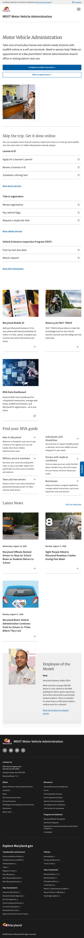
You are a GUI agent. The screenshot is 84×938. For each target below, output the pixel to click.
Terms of (49, 863)
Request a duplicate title (16, 220)
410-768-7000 (20, 772)
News (5, 794)
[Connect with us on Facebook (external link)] (17, 750)
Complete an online (41, 67)
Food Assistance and (12, 860)
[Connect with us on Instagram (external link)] (5, 750)
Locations (6, 790)
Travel (48, 885)
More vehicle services (12, 231)
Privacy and (51, 860)
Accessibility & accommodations (56, 787)
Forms (46, 790)
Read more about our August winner (56, 712)
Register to (9, 871)
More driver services (12, 186)
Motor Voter (7, 812)
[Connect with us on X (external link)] (23, 750)
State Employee (12, 903)
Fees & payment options (53, 794)
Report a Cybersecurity (55, 888)
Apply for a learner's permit (17, 159)
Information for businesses (54, 808)
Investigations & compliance (54, 805)
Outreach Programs (51, 822)
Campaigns (48, 832)
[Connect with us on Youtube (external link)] (11, 750)
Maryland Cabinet (13, 896)
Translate (77, 2)
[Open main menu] (78, 9)
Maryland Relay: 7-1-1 (11, 776)
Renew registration (13, 204)
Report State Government (15, 914)
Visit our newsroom (73, 504)
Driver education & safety (53, 797)
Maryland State (10, 910)
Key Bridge (51, 896)
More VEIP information (13, 268)
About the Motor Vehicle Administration (18, 787)
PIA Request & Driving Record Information (18, 805)
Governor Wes (10, 892)
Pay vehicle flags (12, 212)
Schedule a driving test (15, 175)
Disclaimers (7, 808)
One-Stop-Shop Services (12, 797)
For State (10, 906)
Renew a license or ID (14, 167)
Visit (8, 874)
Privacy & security (9, 801)
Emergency (50, 881)
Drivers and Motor (12, 856)
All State (9, 899)
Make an (41, 74)
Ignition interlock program (54, 801)
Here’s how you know (43, 2)
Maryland (49, 878)
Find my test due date (15, 250)
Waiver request (11, 257)
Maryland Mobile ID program (54, 819)
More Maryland (11, 878)
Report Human (53, 892)
